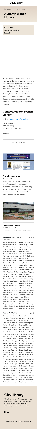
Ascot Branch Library (26, 279)
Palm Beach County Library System (15, 334)
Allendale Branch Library (11, 276)
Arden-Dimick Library (26, 260)
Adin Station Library (9, 247)
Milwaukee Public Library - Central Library (17, 352)
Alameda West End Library (11, 260)
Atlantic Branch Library (27, 288)
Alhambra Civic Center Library (13, 270)
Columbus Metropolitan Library (13, 329)
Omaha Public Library (10, 348)
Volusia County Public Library (12, 368)
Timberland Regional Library (12, 359)
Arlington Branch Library (27, 263)
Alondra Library (8, 283)
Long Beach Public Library (11, 350)
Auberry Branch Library (12, 30)
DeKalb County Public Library (12, 373)
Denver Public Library (26, 329)
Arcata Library (24, 258)
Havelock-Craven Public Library (13, 318)
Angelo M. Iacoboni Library (12, 301)
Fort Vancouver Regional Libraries (14, 364)
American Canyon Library (11, 295)
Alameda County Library (11, 256)
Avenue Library (24, 301)
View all (29, 237)
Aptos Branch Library (26, 249)
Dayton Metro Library (10, 345)
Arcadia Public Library (26, 256)
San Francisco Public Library (12, 339)
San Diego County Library (11, 336)
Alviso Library (7, 292)
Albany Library (7, 265)
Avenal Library (24, 299)
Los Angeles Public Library (11, 320)
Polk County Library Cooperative (14, 341)
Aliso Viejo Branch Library (11, 272)
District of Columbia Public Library (14, 380)
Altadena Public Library (10, 290)
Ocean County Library (10, 361)
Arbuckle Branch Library (27, 251)
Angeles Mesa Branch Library (12, 299)
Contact (7, 33)
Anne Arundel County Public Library (15, 357)
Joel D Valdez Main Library (28, 377)
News (6, 412)
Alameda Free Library (10, 258)
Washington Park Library (27, 334)
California (17, 9)
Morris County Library (10, 366)
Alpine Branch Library (10, 288)
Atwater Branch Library (27, 290)
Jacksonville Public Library (11, 327)
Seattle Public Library (10, 382)
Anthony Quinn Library (10, 306)
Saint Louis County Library (28, 368)
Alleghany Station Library (11, 274)
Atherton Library (24, 286)
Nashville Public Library (27, 318)
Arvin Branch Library (26, 276)
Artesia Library (24, 274)
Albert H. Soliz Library (10, 267)
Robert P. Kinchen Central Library (14, 343)
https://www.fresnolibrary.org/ (21, 119)
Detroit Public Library (26, 350)
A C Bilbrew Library (9, 242)
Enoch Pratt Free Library (27, 339)
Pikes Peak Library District (28, 336)
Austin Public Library (10, 325)
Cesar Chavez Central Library (12, 375)
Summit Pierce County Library (13, 354)
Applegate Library (25, 247)
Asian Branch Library (26, 281)
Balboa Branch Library (26, 306)
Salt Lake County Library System (14, 332)
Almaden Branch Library (11, 279)
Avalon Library (24, 297)
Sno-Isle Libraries (25, 325)
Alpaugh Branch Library (10, 286)
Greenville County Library (27, 359)
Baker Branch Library (26, 304)
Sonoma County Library (27, 316)
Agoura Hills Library (9, 251)
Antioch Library (8, 308)
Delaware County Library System (14, 370)
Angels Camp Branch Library (12, 304)
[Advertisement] (18, 57)
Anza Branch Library (26, 242)
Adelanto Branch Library (11, 245)
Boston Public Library (26, 320)
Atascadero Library (25, 283)
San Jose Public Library (27, 380)
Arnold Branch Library (26, 267)
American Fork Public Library (12, 316)
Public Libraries (8, 9)
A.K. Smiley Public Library (11, 254)
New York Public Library (11, 323)
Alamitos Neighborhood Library (13, 263)
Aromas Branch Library (26, 270)
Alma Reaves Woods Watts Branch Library (17, 281)
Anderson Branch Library (11, 297)
